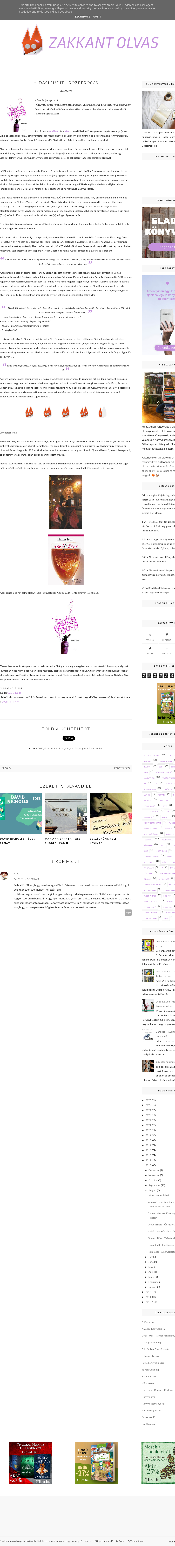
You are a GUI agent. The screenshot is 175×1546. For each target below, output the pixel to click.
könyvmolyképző (164, 772)
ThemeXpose (137, 1541)
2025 (148, 1105)
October (153, 1180)
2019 (148, 1135)
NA (162, 868)
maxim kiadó (150, 789)
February (153, 1281)
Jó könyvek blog (150, 1369)
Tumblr (150, 640)
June (151, 1261)
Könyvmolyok (149, 1396)
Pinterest (166, 640)
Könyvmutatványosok (153, 1403)
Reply (128, 912)
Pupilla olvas (148, 1424)
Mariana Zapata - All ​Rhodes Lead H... (63, 841)
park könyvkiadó (152, 901)
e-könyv (147, 879)
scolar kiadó (150, 890)
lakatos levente (151, 913)
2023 (148, 1115)
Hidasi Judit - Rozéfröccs (161, 1244)
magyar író (84, 748)
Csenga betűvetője (152, 1342)
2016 (146, 772)
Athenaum (149, 868)
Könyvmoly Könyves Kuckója (157, 1390)
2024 (148, 1110)
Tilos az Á (167, 907)
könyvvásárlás (151, 834)
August (153, 1190)
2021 (148, 1125)
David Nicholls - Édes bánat (17, 841)
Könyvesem (148, 1383)
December (154, 1170)
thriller (164, 800)
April (151, 1271)
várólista (168, 789)
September (154, 1185)
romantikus (97, 748)
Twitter (149, 654)
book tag (167, 896)
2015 (148, 1155)
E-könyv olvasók (150, 1356)
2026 (148, 1100)
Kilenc (68, 131)
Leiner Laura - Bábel (158, 1195)
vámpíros (148, 845)
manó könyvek (151, 812)
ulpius (147, 795)
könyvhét (148, 873)
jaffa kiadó (163, 879)
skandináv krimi (151, 857)
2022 (148, 1120)
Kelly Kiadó (149, 862)
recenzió (148, 800)
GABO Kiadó (14, 692)
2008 (162, 845)
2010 (165, 806)
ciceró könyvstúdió (153, 885)
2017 (148, 1145)
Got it (97, 16)
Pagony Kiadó (150, 896)
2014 (161, 767)
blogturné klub (151, 756)
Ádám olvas (148, 1322)
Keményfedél (149, 1376)
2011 (166, 918)
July (151, 1256)
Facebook (166, 654)
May (151, 1266)
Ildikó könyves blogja (153, 1362)
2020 (148, 1130)
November (154, 1175)
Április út (54, 131)
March (152, 1276)
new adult (148, 840)
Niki (17, 873)
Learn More (82, 16)
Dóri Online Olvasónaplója (156, 1349)
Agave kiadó (149, 806)
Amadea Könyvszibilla (153, 1328)
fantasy (166, 817)
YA (145, 784)
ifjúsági (147, 767)
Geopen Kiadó (150, 907)
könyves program (152, 823)
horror (168, 829)
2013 (40, 748)
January (153, 1286)
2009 (146, 851)
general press (150, 829)
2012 (168, 812)
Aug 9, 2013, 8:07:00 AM (26, 879)
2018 (148, 1140)
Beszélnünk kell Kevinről (103, 841)
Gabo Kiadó (50, 748)
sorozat (147, 761)
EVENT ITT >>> (11, 701)
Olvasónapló (148, 1417)
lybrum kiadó (150, 918)
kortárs (74, 748)
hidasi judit (63, 748)
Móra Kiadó (161, 851)
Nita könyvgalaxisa (151, 1410)
